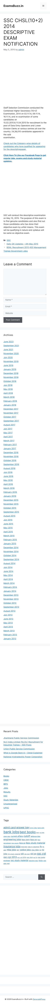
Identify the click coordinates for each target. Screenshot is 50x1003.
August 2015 (9, 516)
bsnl (37, 832)
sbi (22, 853)
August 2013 (9, 611)
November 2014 (10, 551)
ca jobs (42, 832)
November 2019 (10, 361)
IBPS (5, 784)
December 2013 (10, 595)
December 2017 (10, 409)
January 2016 (9, 496)
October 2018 (9, 381)
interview (24, 847)
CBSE (6, 780)
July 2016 (7, 472)
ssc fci (35, 857)
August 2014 (9, 563)
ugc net (6, 863)
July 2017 (7, 429)
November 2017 (10, 413)
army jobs (33, 828)
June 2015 (8, 524)
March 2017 (8, 440)
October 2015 (9, 508)
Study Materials (10, 800)
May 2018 (8, 389)
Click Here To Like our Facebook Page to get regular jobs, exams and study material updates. (24, 158)
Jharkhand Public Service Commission (21, 738)
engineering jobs (12, 839)
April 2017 (8, 437)
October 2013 (9, 603)
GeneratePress (39, 999)
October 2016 (9, 460)
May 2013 (8, 623)
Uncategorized (10, 804)
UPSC (6, 808)
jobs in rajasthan (33, 847)
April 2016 (8, 484)
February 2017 (10, 444)
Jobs (5, 788)
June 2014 (8, 571)
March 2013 (9, 631)
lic (41, 846)
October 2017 (9, 417)
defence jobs (35, 836)
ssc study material (19, 860)
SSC (9, 240)
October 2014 (9, 555)
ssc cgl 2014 (21, 857)
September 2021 (11, 345)
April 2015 (8, 532)
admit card (9, 827)
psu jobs (35, 850)
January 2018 (9, 405)
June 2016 (8, 476)
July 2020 (8, 357)
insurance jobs (11, 846)
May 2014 (8, 575)
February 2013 (10, 635)
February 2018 (10, 401)
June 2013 (8, 619)
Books (6, 776)
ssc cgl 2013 (10, 857)
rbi (40, 850)
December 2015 (10, 500)
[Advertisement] (25, 80)
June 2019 (8, 365)
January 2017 (9, 448)
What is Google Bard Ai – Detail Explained (22, 753)
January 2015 (9, 543)
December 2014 (10, 547)
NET (18, 850)
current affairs (17, 836)
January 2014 (9, 591)
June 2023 (8, 341)
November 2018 (10, 377)
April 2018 (8, 393)
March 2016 (9, 488)
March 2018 (8, 397)
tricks (41, 860)
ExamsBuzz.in (13, 6)
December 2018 (10, 373)
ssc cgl (41, 853)
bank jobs (11, 832)
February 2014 (10, 587)
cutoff (27, 836)
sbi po (33, 853)
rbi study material (14, 854)
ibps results (15, 843)
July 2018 (7, 385)
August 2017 (9, 425)
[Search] (41, 877)
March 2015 (8, 536)
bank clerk (41, 828)
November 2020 (11, 353)
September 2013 (11, 607)
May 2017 (8, 433)
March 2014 (9, 583)
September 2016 (11, 464)
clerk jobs (6, 836)
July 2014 (7, 567)
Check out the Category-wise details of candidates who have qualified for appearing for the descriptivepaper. (24, 146)
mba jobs (11, 849)
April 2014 (8, 579)
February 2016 (10, 492)
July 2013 (7, 615)
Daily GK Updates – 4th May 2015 (22, 244)
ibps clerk (26, 840)
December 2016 (10, 452)
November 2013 (10, 599)
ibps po (33, 839)
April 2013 (8, 627)
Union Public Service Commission (19, 749)
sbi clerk (27, 854)
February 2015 (10, 539)
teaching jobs (33, 860)
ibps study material (35, 843)
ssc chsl (30, 857)
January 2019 (9, 369)
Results (6, 792)
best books (28, 832)
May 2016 (8, 480)
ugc (44, 860)
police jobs (25, 849)
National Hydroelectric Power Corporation (22, 757)
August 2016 (9, 468)
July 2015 (7, 520)
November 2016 (10, 456)
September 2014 (11, 559)
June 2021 (8, 349)
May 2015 (8, 528)
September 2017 (11, 421)
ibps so (22, 843)
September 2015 (11, 512)
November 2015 (10, 504)
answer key (23, 827)
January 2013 (9, 638)
